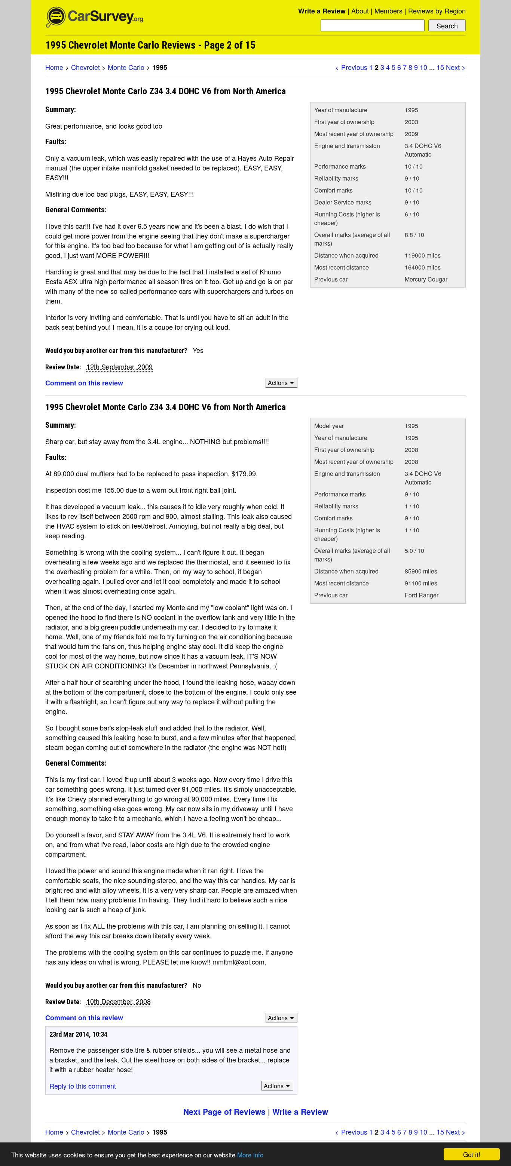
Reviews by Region (437, 10)
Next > (456, 67)
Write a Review (322, 11)
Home (54, 67)
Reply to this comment (82, 1085)
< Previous (351, 67)
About (360, 10)
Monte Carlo (126, 67)
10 (423, 67)
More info (250, 1154)
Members (388, 10)
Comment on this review (84, 383)
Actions (278, 382)
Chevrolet (85, 67)
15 (440, 67)
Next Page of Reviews (224, 1111)
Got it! (471, 1154)
